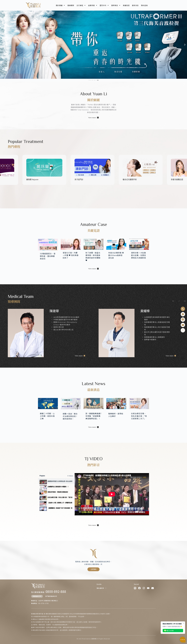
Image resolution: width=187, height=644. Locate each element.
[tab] (56, 481)
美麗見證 (126, 5)
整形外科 (103, 5)
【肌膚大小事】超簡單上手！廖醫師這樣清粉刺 (60, 502)
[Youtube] (148, 588)
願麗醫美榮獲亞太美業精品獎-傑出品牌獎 (60, 481)
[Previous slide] (173, 301)
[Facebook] (139, 588)
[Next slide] (184, 301)
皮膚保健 (91, 5)
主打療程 (80, 5)
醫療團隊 (70, 5)
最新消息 (135, 5)
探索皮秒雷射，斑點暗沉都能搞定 (58, 492)
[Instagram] (144, 588)
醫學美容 (114, 5)
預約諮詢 (144, 5)
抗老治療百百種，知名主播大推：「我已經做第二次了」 (60, 497)
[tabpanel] (112, 494)
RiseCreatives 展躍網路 (89, 639)
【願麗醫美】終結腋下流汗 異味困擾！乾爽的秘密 (60, 508)
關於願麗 (59, 5)
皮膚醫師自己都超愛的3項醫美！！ (58, 486)
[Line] (135, 588)
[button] (2, 45)
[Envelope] (152, 588)
